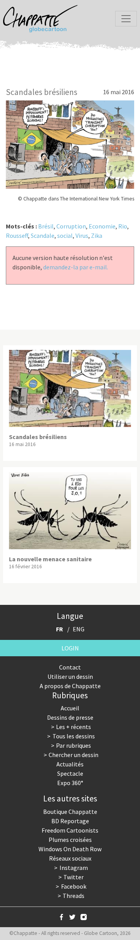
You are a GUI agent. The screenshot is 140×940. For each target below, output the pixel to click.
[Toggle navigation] (126, 18)
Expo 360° (70, 783)
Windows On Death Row (70, 849)
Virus (81, 235)
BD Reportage (70, 821)
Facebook (73, 886)
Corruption (71, 226)
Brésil (46, 226)
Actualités (70, 764)
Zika (96, 235)
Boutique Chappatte (70, 811)
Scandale (42, 235)
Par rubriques (73, 745)
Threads (73, 896)
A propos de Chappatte (70, 686)
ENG (78, 629)
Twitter (73, 877)
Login (70, 648)
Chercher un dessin (73, 755)
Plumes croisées (70, 839)
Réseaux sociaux (70, 858)
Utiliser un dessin (70, 676)
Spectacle (70, 773)
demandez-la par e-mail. (75, 267)
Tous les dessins (73, 736)
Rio (122, 226)
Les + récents (73, 727)
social (65, 235)
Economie (102, 226)
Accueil (70, 708)
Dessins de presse (70, 717)
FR (59, 629)
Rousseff (17, 235)
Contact (70, 667)
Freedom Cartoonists (70, 830)
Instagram (74, 867)
